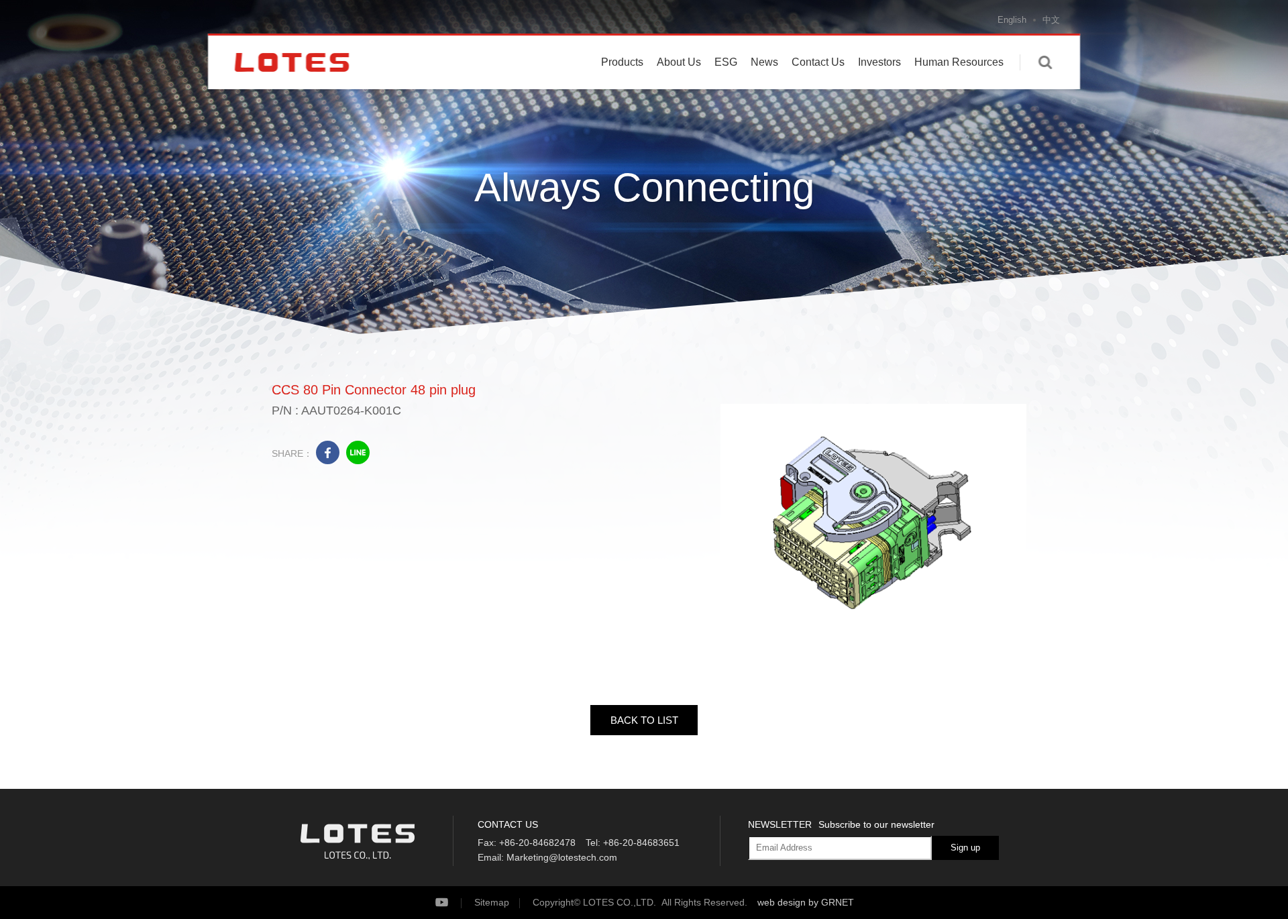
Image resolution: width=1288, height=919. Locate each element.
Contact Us (818, 62)
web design (781, 902)
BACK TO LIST (644, 720)
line (358, 452)
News (764, 62)
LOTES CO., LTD (292, 62)
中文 (1051, 20)
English (1012, 20)
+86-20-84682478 (537, 842)
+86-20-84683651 (641, 842)
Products (622, 62)
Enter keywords (1045, 62)
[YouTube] (453, 902)
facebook (327, 452)
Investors (879, 62)
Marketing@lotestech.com (561, 857)
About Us (679, 62)
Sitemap (491, 902)
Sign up (965, 848)
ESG (725, 62)
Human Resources (959, 62)
